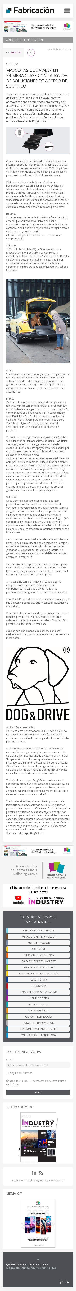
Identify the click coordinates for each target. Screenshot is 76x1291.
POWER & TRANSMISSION (38, 1022)
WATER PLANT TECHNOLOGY (38, 1035)
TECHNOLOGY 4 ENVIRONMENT (39, 1029)
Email (9, 1059)
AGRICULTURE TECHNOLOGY (39, 936)
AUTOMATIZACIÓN (39, 942)
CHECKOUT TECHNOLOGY (38, 955)
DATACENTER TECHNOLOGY (39, 961)
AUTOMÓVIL (38, 949)
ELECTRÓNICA (38, 979)
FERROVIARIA (38, 986)
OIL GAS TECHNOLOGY (38, 1016)
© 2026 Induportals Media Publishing (31, 1268)
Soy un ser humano (21, 1073)
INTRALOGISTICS (39, 998)
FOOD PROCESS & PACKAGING (39, 992)
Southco (12, 64)
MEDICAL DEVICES (38, 1004)
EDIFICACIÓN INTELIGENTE (39, 967)
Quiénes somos (16, 1264)
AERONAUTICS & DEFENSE (38, 930)
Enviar (38, 1092)
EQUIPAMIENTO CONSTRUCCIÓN (38, 973)
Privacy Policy (38, 1264)
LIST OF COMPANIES (18, 1271)
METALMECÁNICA (38, 1010)
